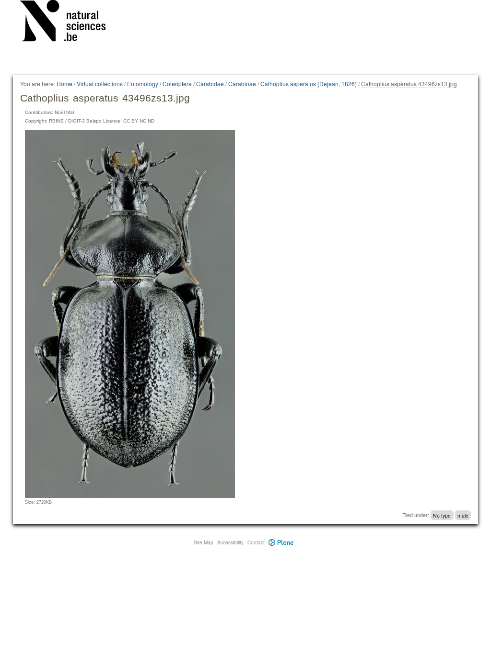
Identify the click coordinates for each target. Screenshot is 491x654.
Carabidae (210, 83)
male (462, 515)
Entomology (142, 83)
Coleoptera (177, 83)
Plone (281, 542)
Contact (256, 542)
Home (64, 83)
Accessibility (230, 542)
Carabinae (242, 83)
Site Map (203, 542)
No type (442, 515)
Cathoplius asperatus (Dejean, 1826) (308, 83)
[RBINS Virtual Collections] (69, 22)
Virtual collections (100, 83)
